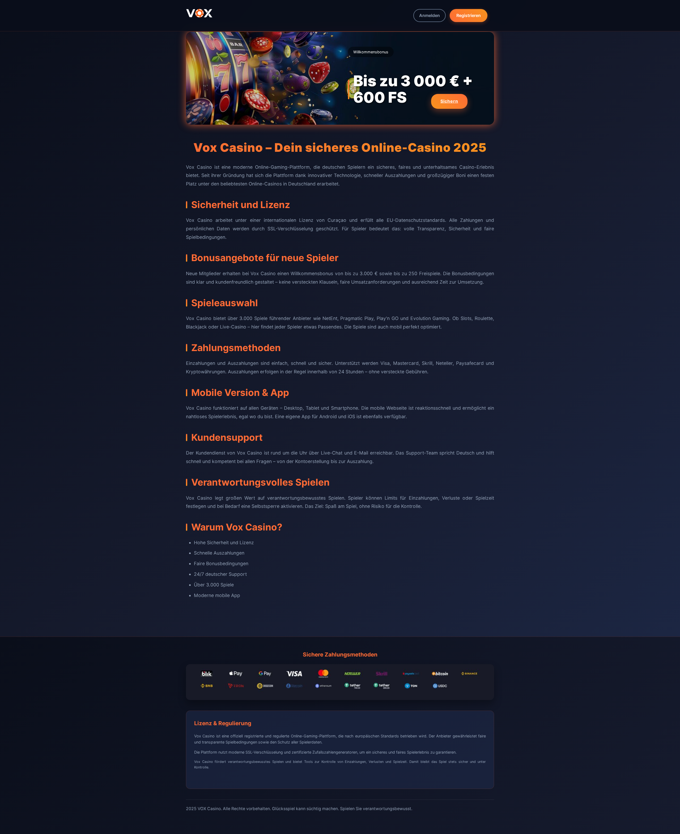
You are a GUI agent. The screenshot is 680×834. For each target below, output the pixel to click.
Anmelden (429, 15)
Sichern (449, 101)
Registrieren (468, 15)
